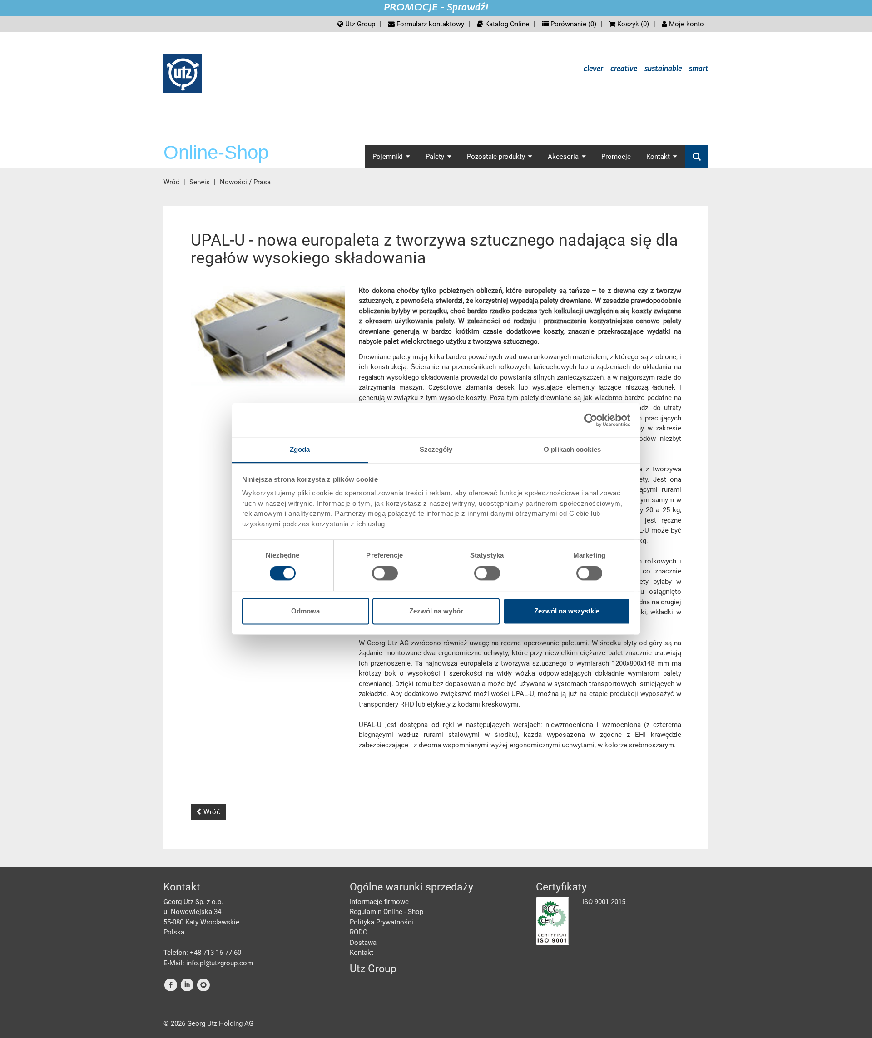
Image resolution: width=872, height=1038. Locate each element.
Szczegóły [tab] (436, 449)
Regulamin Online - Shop (386, 912)
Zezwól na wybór (436, 611)
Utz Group (359, 24)
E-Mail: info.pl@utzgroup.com (208, 963)
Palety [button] (435, 157)
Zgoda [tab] (300, 449)
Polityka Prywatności (381, 922)
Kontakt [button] (658, 157)
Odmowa (305, 611)
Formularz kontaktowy (429, 24)
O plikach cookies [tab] (572, 449)
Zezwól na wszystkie (567, 611)
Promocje (616, 157)
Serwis (199, 182)
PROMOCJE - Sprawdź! (436, 8)
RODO (358, 932)
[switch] (385, 573)
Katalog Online (506, 24)
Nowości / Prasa (245, 182)
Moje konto (685, 24)
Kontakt (361, 953)
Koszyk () (632, 24)
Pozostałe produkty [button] (496, 157)
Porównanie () (572, 24)
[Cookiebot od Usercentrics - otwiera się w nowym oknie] (590, 420)
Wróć (171, 182)
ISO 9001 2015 (603, 902)
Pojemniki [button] (387, 157)
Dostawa (363, 943)
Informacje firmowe (379, 902)
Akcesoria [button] (563, 157)
